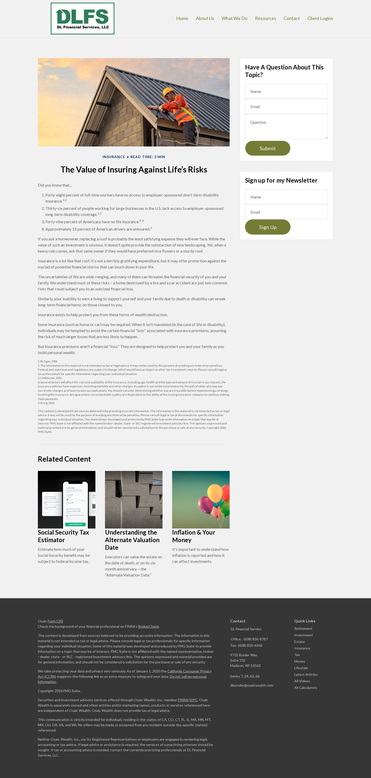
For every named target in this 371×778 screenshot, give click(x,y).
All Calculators (305, 687)
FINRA (183, 700)
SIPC (194, 700)
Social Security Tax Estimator (63, 536)
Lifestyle (301, 668)
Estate (299, 641)
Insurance (302, 648)
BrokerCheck (148, 626)
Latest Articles (306, 674)
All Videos (302, 681)
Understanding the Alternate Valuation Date (132, 540)
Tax (297, 654)
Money (299, 661)
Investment (303, 635)
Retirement (303, 628)
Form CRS (55, 621)
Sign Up (268, 227)
